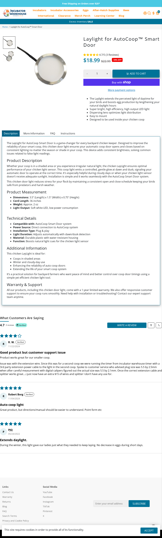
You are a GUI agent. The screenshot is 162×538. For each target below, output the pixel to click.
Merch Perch (82, 15)
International (46, 15)
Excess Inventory (81, 21)
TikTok (46, 506)
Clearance (64, 15)
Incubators (39, 10)
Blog (121, 15)
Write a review (127, 325)
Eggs (86, 10)
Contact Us (8, 492)
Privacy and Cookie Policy (15, 520)
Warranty (7, 497)
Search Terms (9, 516)
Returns (6, 501)
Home (5, 26)
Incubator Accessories (64, 10)
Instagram (48, 501)
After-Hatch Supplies (106, 10)
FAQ (52, 133)
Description (11, 133)
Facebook (48, 497)
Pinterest (47, 511)
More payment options (121, 90)
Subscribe (139, 503)
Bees (126, 10)
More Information (34, 133)
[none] (9, 42)
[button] (91, 55)
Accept (149, 530)
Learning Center (104, 15)
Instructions (68, 133)
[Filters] (151, 325)
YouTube (47, 492)
